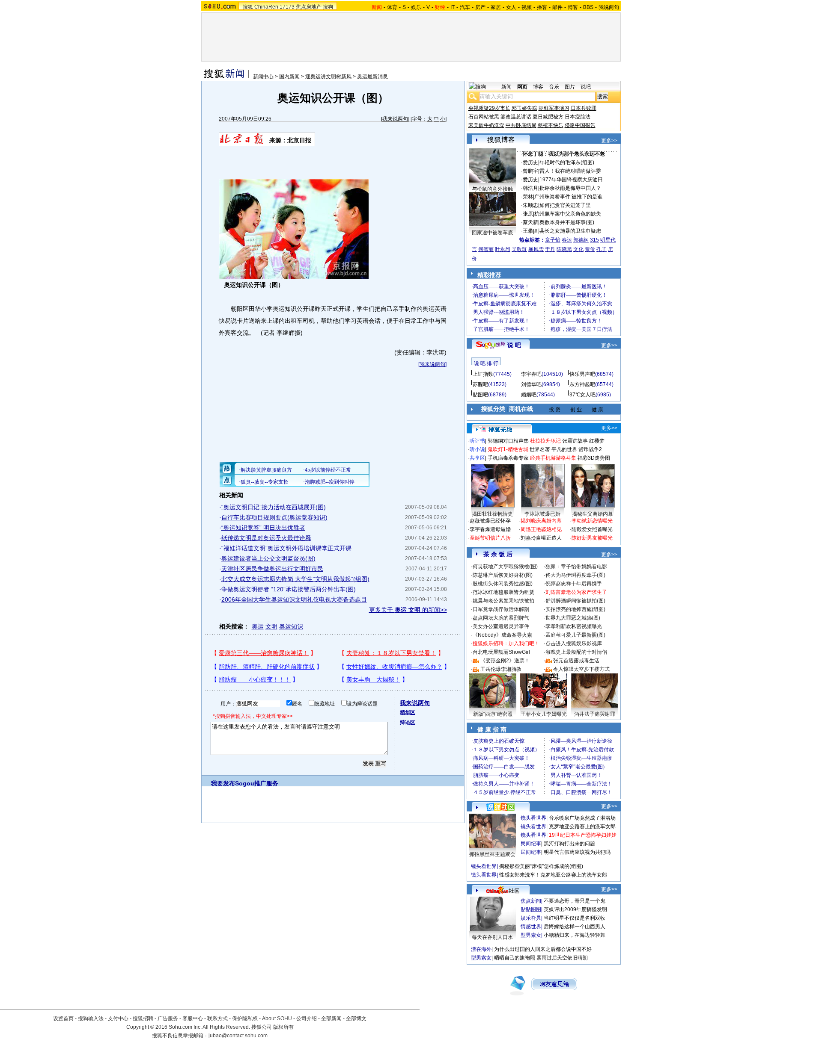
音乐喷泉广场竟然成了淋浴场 (582, 818)
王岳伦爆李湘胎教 (500, 669)
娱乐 (416, 7)
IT (452, 7)
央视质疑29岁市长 (489, 108)
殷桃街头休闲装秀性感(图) (503, 584)
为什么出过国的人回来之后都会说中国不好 (543, 949)
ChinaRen (266, 7)
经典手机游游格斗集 (553, 458)
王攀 (528, 231)
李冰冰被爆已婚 (542, 514)
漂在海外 (481, 949)
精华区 (407, 712)
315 (594, 240)
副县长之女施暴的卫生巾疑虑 (567, 231)
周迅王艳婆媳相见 (541, 529)
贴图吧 (480, 395)
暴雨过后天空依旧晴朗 (562, 958)
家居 (496, 7)
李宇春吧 (531, 374)
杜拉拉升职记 (545, 441)
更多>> (609, 141)
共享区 (477, 458)
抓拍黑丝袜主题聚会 (492, 854)
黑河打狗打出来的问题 (569, 844)
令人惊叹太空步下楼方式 (581, 669)
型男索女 (531, 935)
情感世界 (531, 927)
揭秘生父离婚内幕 (592, 514)
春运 (567, 240)
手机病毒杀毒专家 (508, 458)
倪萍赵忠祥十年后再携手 (573, 584)
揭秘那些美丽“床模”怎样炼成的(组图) (541, 866)
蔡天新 (530, 222)
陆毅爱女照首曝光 (592, 529)
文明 (271, 626)
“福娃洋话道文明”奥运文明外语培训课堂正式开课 (286, 548)
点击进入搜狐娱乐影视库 (573, 643)
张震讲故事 (575, 441)
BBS (588, 7)
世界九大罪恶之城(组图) (572, 618)
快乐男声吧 (582, 374)
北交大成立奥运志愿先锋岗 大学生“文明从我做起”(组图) (295, 579)
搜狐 (248, 7)
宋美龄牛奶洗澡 (486, 125)
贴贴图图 (531, 909)
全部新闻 (331, 1018)
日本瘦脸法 (577, 117)
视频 (526, 7)
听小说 (477, 449)
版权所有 (283, 1027)
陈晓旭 (564, 249)
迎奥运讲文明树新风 (328, 77)
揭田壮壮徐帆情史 (492, 514)
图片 (570, 87)
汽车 (465, 7)
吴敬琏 (519, 249)
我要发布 (223, 783)
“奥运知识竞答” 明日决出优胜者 (263, 527)
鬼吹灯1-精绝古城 (508, 449)
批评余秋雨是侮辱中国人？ (570, 188)
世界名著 (540, 449)
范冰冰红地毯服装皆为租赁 (503, 592)
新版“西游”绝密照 (492, 714)
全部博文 (356, 1018)
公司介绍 (306, 1018)
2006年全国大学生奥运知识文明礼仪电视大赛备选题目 (294, 599)
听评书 (477, 441)
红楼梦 (597, 441)
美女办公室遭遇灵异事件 (501, 626)
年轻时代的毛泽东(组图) (566, 162)
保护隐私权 (245, 1018)
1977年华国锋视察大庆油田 (571, 180)
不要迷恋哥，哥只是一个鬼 (574, 901)
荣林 (528, 197)
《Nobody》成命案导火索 (502, 635)
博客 (573, 7)
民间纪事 (531, 844)
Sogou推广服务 (256, 783)
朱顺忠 (530, 205)
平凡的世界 (564, 449)
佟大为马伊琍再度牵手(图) (575, 575)
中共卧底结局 (521, 125)
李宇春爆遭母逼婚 (490, 529)
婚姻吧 (528, 395)
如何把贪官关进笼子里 (565, 205)
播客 (542, 7)
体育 (392, 7)
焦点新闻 (531, 901)
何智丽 (486, 249)
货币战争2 (590, 449)
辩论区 (407, 723)
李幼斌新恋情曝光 (592, 521)
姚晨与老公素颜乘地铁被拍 (503, 601)
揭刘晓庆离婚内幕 (541, 521)
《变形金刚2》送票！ (505, 661)
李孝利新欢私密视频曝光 (573, 626)
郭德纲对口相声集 (508, 441)
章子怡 (552, 240)
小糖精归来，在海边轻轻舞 (574, 935)
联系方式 (217, 1018)
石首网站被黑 (483, 117)
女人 (511, 7)
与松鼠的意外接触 (492, 189)
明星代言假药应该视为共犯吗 (577, 852)
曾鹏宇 (530, 171)
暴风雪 (536, 249)
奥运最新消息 (372, 77)
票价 (590, 249)
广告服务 (168, 1018)
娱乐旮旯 (531, 918)
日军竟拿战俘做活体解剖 (501, 609)
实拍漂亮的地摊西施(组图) (575, 609)
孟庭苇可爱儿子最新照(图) (575, 635)
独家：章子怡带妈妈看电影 (576, 567)
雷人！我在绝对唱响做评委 (570, 171)
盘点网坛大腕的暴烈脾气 (501, 618)
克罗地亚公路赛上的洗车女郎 (582, 826)
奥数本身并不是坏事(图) (566, 222)
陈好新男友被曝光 (592, 538)
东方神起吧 (582, 384)
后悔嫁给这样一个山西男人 (574, 927)
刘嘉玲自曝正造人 (541, 538)
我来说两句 (395, 119)
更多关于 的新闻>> (408, 609)
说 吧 (514, 345)
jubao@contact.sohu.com (238, 1036)
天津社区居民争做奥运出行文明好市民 (272, 568)
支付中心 (118, 1018)
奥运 (258, 626)
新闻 (506, 87)
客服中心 (192, 1018)
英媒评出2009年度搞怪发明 (575, 909)
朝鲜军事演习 (554, 108)
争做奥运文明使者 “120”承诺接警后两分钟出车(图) (288, 589)
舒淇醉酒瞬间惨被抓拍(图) (575, 601)
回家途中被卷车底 (492, 233)
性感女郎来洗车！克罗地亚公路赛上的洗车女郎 (553, 875)
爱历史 (530, 162)
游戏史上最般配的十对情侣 (576, 652)
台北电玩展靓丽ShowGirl (501, 652)
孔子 (601, 249)
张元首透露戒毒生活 (576, 661)
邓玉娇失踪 (524, 108)
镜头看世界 (533, 818)
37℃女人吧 (582, 395)
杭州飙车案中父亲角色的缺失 (567, 214)
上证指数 (483, 374)
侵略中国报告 (580, 125)
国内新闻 (289, 77)
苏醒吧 (480, 384)
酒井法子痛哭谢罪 (594, 714)
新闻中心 (263, 77)
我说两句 (609, 7)
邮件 (557, 7)
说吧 (586, 87)
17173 (287, 7)
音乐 (554, 87)
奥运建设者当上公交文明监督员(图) (268, 558)
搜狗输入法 (91, 1018)
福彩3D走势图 (594, 458)
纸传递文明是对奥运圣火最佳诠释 (266, 537)
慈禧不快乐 (550, 125)
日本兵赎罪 (583, 108)
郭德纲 (581, 240)
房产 (480, 7)
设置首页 (63, 1018)
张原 (528, 214)
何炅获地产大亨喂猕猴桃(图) (505, 567)
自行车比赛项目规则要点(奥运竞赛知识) (274, 517)
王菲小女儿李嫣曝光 (544, 714)
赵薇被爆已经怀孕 (490, 521)
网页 (522, 87)
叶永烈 (502, 249)
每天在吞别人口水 (492, 937)
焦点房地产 (309, 7)
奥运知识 (291, 626)
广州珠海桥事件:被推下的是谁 (568, 197)
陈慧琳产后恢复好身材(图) (503, 575)
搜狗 (328, 7)
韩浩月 (530, 188)
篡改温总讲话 (515, 117)
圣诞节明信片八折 (490, 538)
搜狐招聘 (143, 1018)
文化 (578, 249)
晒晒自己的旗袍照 (514, 958)
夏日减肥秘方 (548, 117)
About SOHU (277, 1018)
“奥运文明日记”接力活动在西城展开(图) (273, 507)
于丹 (550, 249)
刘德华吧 (531, 384)
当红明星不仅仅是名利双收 (574, 918)
